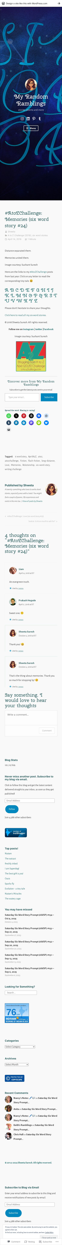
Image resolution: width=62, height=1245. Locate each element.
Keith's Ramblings (23, 1125)
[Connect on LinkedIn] (28, 118)
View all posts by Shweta (32, 501)
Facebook (48, 329)
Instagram (28, 329)
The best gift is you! (14, 873)
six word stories (40, 235)
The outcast (10, 858)
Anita (16, 1109)
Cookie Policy (49, 1232)
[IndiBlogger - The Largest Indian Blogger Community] (16, 836)
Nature (8, 853)
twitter (38, 329)
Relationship (28, 465)
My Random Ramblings (31, 100)
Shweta (11, 231)
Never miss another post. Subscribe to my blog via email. (29, 778)
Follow (12, 809)
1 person (20, 588)
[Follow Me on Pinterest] (34, 118)
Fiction (23, 461)
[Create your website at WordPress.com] (31, 3)
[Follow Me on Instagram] (22, 118)
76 (11, 1012)
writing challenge (13, 469)
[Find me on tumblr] (40, 118)
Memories (16, 465)
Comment (47, 730)
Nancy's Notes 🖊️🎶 (24, 1098)
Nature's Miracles (13, 893)
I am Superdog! (12, 868)
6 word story (20, 456)
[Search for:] (21, 992)
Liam (21, 569)
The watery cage (13, 898)
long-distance (48, 461)
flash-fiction (34, 461)
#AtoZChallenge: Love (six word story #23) (23, 517)
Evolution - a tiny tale (15, 888)
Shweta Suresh (26, 631)
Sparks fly (9, 883)
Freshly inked (11, 863)
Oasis (7, 878)
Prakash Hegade (27, 600)
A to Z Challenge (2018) (19, 235)
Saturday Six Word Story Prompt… (39, 1109)
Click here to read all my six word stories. (25, 315)
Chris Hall (18, 1134)
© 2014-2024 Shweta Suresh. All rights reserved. (28, 1163)
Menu (32, 128)
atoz (40, 456)
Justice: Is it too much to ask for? (42, 522)
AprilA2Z (32, 456)
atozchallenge (12, 461)
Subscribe (49, 397)
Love (7, 465)
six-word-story (43, 465)
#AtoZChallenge (38, 272)
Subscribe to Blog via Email (22, 1187)
